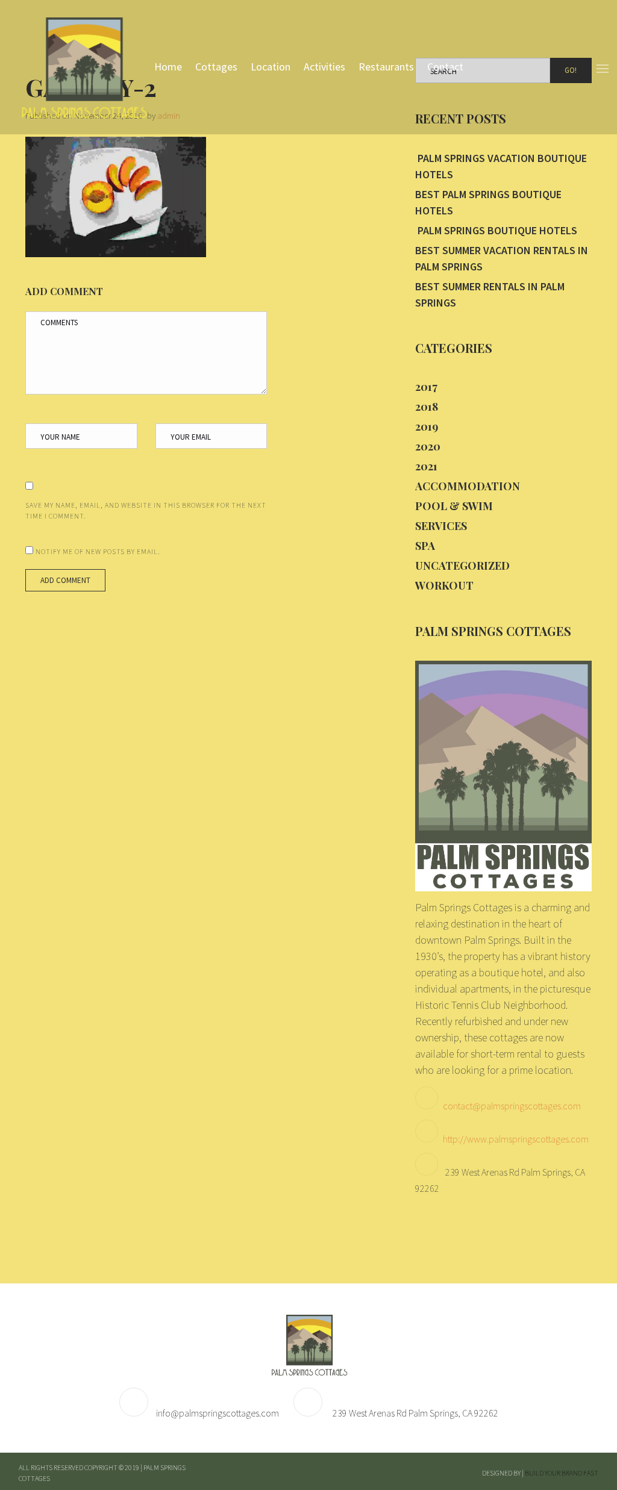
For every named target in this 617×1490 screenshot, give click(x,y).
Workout (444, 585)
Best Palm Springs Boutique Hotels (488, 202)
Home (168, 66)
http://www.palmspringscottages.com (516, 1139)
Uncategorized (462, 565)
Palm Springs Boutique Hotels (496, 230)
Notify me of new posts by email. (98, 551)
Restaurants (386, 66)
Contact (445, 66)
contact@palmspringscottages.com (512, 1106)
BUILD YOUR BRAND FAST (561, 1472)
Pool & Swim (454, 506)
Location (270, 66)
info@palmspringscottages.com (217, 1413)
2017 (426, 386)
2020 (427, 446)
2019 (426, 426)
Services (441, 526)
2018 (426, 406)
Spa (425, 545)
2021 (426, 466)
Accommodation (467, 486)
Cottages (216, 66)
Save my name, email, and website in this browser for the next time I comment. (145, 510)
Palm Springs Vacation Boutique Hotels (501, 166)
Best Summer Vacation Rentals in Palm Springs (501, 258)
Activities (324, 66)
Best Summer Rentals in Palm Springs (490, 294)
